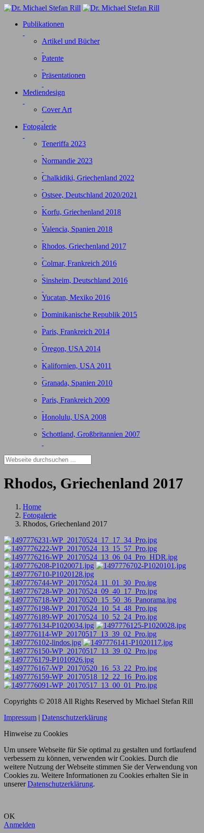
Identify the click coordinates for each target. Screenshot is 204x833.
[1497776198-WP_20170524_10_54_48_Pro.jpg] (80, 608)
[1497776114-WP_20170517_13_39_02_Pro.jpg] (80, 634)
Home (32, 507)
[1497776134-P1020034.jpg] (49, 625)
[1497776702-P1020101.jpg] (141, 566)
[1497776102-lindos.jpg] (42, 642)
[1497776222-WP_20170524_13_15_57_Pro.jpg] (80, 548)
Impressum (20, 717)
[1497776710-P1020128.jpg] (49, 574)
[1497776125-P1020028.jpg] (141, 625)
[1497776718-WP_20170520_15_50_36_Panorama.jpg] (90, 600)
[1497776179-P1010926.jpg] (49, 659)
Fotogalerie (39, 515)
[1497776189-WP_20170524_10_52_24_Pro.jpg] (80, 617)
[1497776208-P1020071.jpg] (49, 566)
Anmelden (19, 825)
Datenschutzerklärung (74, 717)
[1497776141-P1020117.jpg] (128, 642)
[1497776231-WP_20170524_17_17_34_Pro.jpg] (80, 540)
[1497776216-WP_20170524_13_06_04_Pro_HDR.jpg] (90, 557)
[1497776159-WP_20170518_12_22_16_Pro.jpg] (80, 677)
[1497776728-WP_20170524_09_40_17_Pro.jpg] (80, 591)
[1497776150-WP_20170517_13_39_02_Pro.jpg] (80, 651)
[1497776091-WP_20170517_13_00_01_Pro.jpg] (80, 685)
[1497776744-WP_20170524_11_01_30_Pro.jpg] (80, 583)
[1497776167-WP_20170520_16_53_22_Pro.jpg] (80, 668)
